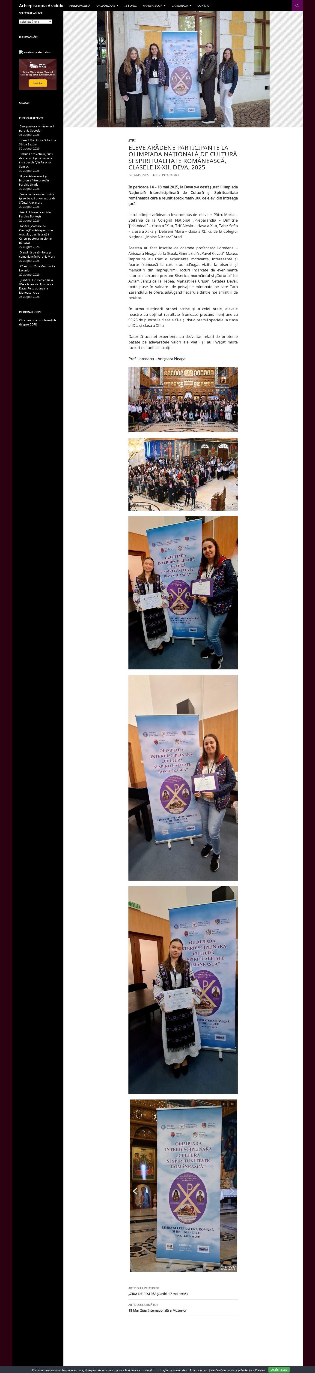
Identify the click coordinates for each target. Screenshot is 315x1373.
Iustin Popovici (167, 175)
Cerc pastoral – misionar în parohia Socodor (37, 128)
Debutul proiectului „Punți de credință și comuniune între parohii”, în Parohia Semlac (36, 160)
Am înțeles (279, 1369)
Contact (204, 5)
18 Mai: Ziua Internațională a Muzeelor (157, 1308)
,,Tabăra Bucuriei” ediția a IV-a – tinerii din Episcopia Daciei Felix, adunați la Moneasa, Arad (36, 286)
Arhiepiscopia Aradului (42, 5)
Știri (131, 140)
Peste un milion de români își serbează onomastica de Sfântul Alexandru (37, 198)
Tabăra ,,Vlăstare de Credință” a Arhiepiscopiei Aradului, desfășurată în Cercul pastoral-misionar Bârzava (36, 234)
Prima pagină (79, 5)
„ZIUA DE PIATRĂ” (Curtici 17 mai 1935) (158, 1291)
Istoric (131, 5)
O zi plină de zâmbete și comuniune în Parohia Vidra (37, 254)
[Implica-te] (37, 74)
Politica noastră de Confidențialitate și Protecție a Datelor (227, 1370)
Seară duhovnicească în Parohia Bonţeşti (35, 214)
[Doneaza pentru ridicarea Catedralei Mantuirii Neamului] (35, 52)
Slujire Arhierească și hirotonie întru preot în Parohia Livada (34, 180)
